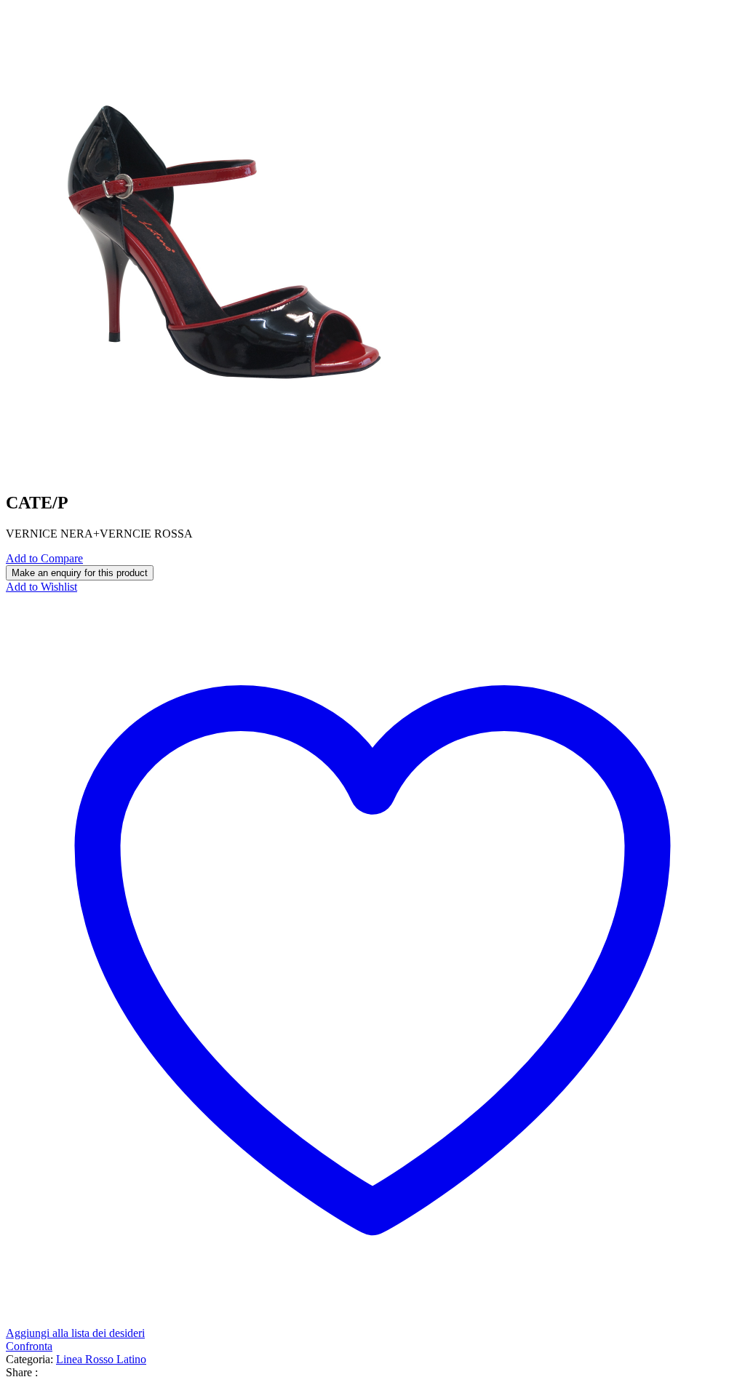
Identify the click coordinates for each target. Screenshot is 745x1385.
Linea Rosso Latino (101, 1359)
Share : (22, 1372)
